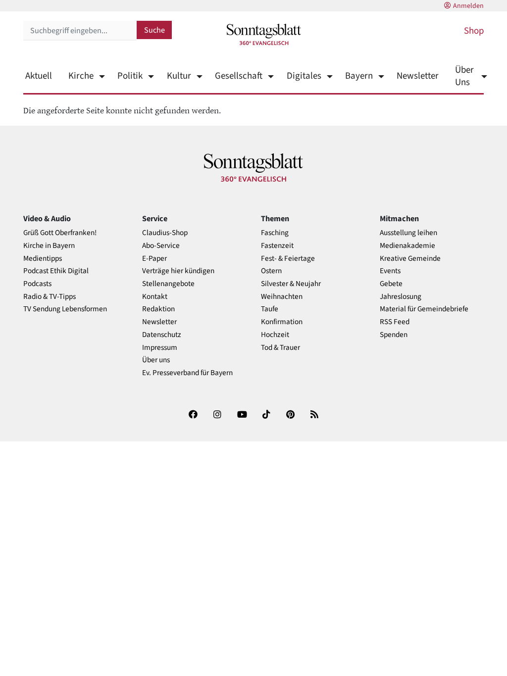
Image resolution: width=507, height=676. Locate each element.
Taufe (269, 309)
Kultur (179, 76)
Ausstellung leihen (408, 233)
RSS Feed (394, 322)
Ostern (271, 271)
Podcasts (37, 284)
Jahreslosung (400, 296)
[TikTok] (266, 416)
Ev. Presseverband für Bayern (187, 373)
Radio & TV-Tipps (49, 296)
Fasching (275, 233)
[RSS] (314, 416)
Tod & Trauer (280, 347)
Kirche (81, 76)
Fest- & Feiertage (288, 258)
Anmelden (468, 6)
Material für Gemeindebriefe (424, 309)
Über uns (156, 360)
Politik (130, 76)
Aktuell (38, 76)
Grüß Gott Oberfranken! (60, 233)
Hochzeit (275, 335)
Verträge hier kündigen (178, 271)
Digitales (304, 76)
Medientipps (42, 258)
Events (390, 271)
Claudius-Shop (165, 233)
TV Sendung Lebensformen (65, 309)
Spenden (393, 335)
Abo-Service (161, 246)
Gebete (391, 284)
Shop (474, 31)
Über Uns (464, 76)
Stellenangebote (168, 284)
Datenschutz (161, 335)
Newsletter (418, 76)
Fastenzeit (277, 246)
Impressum (159, 347)
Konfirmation (282, 322)
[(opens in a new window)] (193, 416)
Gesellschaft (238, 76)
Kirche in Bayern (49, 246)
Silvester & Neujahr (291, 284)
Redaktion (158, 309)
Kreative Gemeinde (410, 258)
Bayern (359, 76)
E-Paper (154, 258)
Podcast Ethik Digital (56, 271)
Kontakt (154, 296)
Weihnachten (282, 296)
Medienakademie (407, 246)
